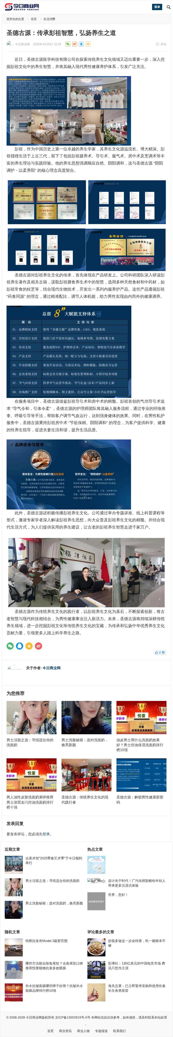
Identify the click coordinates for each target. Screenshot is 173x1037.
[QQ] (19, 646)
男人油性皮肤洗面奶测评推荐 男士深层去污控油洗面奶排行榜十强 (30, 802)
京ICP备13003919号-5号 (72, 1017)
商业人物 (83, 1031)
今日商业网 (22, 44)
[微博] (38, 646)
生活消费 (49, 19)
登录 (46, 834)
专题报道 (101, 1031)
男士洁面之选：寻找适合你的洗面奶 (52, 881)
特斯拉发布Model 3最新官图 (46, 941)
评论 (163, 44)
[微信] (10, 646)
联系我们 (119, 1031)
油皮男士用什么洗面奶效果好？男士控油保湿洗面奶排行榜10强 (139, 745)
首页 (34, 19)
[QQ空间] (29, 646)
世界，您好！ (118, 895)
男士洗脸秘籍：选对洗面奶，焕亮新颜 (54, 903)
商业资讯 (65, 1031)
